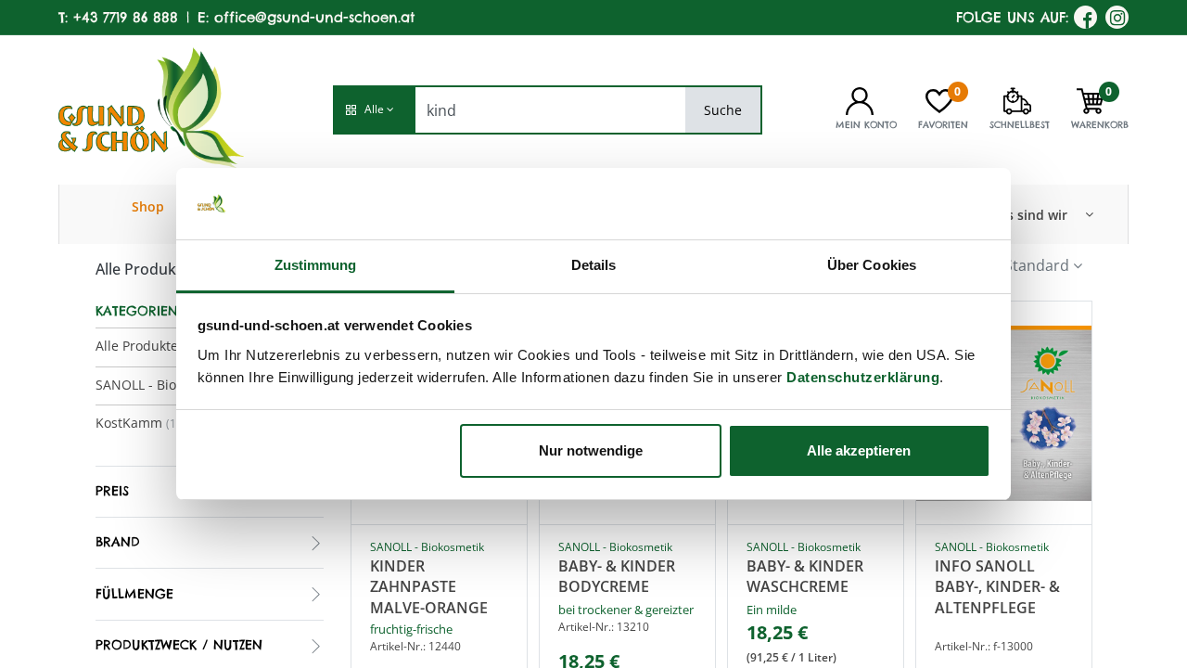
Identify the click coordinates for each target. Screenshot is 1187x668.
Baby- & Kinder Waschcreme (805, 576)
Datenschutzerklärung (862, 377)
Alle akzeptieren (859, 450)
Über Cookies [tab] (871, 265)
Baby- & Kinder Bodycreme (616, 576)
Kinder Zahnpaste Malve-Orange (429, 586)
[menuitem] (148, 214)
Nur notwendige (591, 450)
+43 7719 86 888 (125, 17)
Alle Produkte (137, 345)
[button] (374, 110)
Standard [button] (1036, 265)
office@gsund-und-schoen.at (314, 17)
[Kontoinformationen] (860, 99)
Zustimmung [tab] (315, 265)
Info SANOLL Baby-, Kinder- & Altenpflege (997, 586)
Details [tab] (594, 265)
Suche (723, 110)
